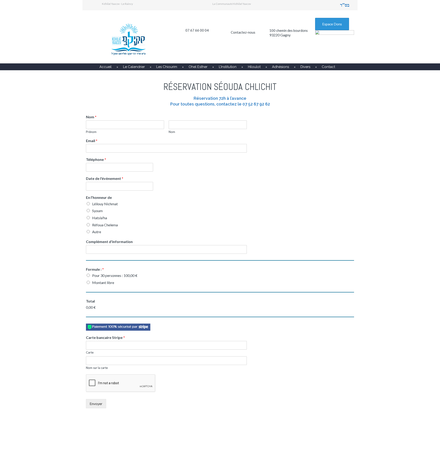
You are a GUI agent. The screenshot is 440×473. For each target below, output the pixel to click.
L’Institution (227, 67)
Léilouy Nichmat (105, 204)
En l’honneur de (99, 197)
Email (91, 140)
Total (90, 301)
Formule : (95, 269)
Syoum (97, 210)
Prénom (91, 132)
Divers (305, 67)
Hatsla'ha (99, 218)
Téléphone (96, 159)
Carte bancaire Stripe (105, 337)
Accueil (105, 67)
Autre (96, 232)
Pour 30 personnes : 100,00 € (115, 275)
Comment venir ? (205, 443)
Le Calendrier (134, 67)
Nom (91, 117)
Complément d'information (109, 241)
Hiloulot (254, 67)
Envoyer (96, 403)
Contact (328, 67)
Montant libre (103, 282)
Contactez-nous (243, 32)
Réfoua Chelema (105, 225)
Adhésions (280, 67)
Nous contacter (295, 443)
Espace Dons (332, 24)
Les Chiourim (166, 67)
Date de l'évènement (104, 178)
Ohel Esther (198, 67)
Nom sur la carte (97, 368)
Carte (90, 352)
